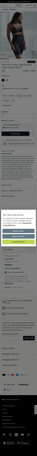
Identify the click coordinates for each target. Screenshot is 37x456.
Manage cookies (18, 231)
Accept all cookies (18, 242)
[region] (18, 228)
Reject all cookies (18, 236)
